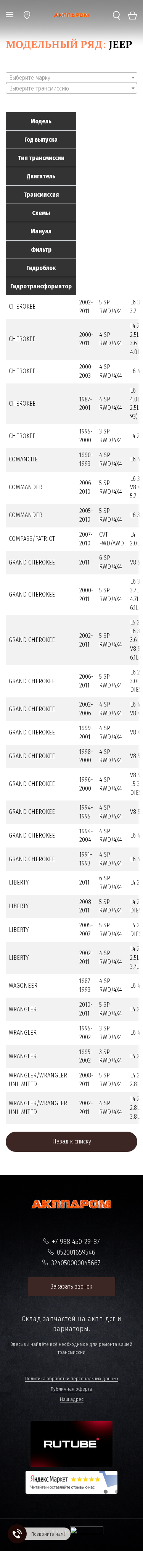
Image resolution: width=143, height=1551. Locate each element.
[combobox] (71, 77)
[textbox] (71, 78)
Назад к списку (71, 1141)
